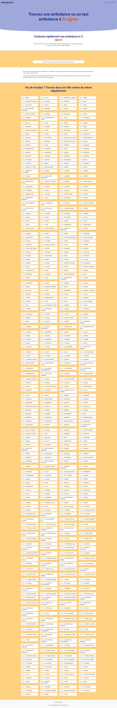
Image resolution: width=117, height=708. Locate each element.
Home (108, 2)
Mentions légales (58, 702)
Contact (113, 2)
